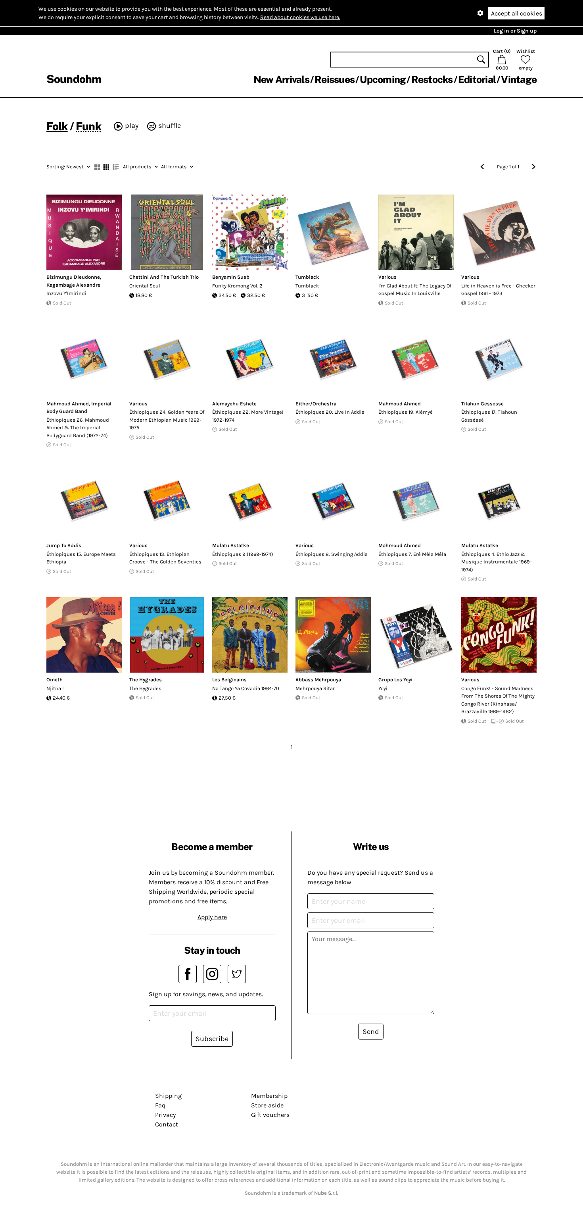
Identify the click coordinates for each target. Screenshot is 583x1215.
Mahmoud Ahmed (67, 404)
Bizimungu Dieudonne (73, 277)
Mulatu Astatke (230, 545)
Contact (166, 1124)
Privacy (165, 1115)
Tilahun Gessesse (482, 404)
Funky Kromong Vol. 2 (237, 286)
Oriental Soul (144, 286)
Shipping (168, 1095)
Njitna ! (55, 688)
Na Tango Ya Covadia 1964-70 (245, 688)
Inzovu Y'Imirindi (66, 293)
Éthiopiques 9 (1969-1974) (242, 554)
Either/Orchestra (315, 404)
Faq (160, 1105)
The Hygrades (145, 680)
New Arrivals (281, 79)
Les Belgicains (229, 680)
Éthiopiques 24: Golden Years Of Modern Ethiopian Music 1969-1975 (166, 419)
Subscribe (212, 1038)
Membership (269, 1095)
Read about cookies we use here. (300, 17)
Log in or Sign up (515, 30)
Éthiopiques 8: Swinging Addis (331, 554)
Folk (57, 126)
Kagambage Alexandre (73, 285)
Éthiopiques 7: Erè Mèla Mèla (412, 554)
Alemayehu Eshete (234, 404)
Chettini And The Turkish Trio (164, 277)
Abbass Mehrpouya (318, 680)
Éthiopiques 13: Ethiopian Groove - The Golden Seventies (165, 558)
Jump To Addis (63, 545)
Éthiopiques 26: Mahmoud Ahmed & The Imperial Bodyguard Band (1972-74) (77, 427)
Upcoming (383, 79)
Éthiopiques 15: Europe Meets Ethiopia (81, 558)
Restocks (432, 79)
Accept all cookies (516, 13)
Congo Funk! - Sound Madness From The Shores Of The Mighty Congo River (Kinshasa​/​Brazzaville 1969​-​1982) (498, 700)
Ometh (54, 680)
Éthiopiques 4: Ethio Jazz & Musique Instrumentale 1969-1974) (496, 562)
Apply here (212, 917)
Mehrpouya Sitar (315, 688)
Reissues (335, 79)
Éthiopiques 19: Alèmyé (405, 412)
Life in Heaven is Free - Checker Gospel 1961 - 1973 (498, 290)
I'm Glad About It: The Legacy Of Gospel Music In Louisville (414, 290)
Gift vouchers (270, 1115)
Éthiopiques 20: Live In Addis (329, 412)
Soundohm (73, 78)
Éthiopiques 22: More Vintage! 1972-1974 (248, 416)
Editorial (477, 79)
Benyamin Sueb (230, 277)
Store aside (267, 1105)
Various (387, 277)
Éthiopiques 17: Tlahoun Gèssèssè (489, 416)
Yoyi (382, 688)
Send (370, 1031)
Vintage (519, 79)
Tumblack (307, 277)
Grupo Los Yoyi (395, 680)
